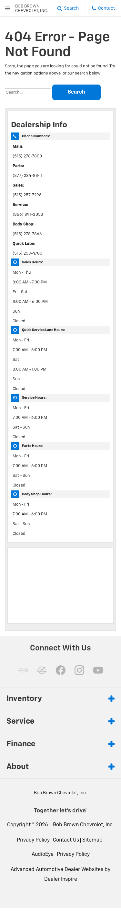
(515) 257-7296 (27, 195)
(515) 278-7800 (27, 156)
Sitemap (92, 840)
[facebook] (61, 670)
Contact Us (66, 840)
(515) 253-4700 (27, 253)
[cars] (23, 670)
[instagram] (79, 670)
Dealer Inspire (60, 879)
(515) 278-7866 (27, 234)
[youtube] (98, 670)
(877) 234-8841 (27, 176)
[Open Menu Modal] (7, 8)
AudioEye (43, 854)
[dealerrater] (42, 670)
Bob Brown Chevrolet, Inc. (83, 825)
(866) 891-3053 (28, 214)
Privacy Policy (33, 840)
